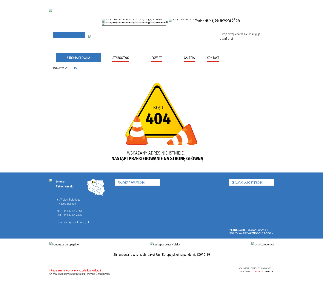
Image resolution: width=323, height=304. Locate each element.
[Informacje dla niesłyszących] (75, 35)
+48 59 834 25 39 (73, 214)
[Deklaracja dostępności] (69, 35)
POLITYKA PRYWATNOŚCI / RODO (250, 233)
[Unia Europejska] (89, 36)
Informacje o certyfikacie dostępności (161, 270)
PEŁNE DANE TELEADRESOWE (247, 229)
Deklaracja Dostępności (247, 182)
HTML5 (209, 269)
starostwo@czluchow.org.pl (73, 222)
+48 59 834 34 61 (73, 211)
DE (167, 23)
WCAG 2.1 (226, 269)
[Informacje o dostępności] (62, 35)
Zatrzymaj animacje (56, 35)
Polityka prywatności (131, 182)
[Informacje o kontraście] (82, 35)
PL (163, 20)
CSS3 (214, 269)
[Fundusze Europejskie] (64, 244)
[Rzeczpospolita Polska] (165, 244)
